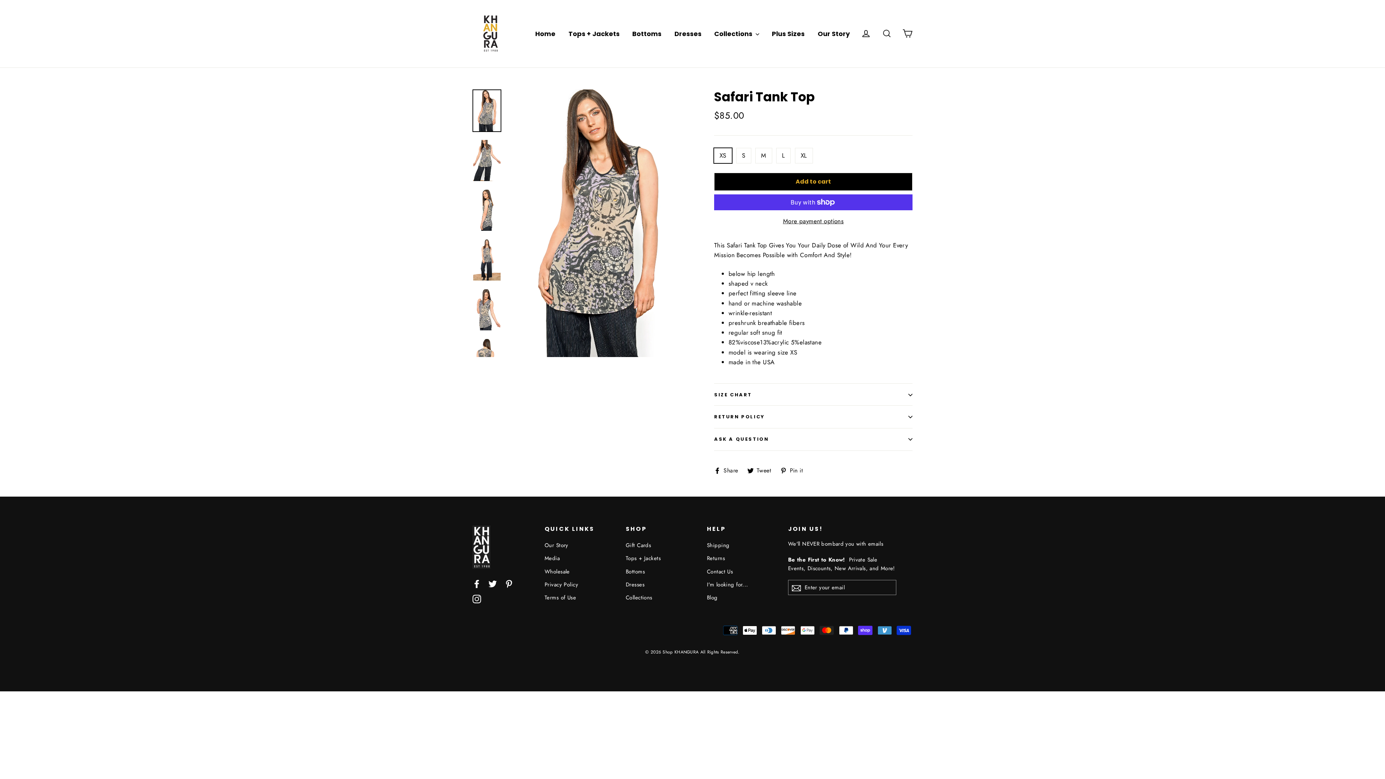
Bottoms (646, 33)
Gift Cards (638, 545)
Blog (712, 598)
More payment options (813, 221)
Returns (716, 558)
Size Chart (733, 394)
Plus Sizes (788, 33)
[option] (598, 223)
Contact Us (720, 572)
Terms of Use (560, 598)
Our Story (834, 33)
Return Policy (739, 416)
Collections (734, 33)
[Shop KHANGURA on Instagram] (476, 598)
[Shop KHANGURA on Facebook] (476, 583)
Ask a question (741, 439)
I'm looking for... (727, 585)
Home (545, 33)
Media (552, 558)
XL (804, 155)
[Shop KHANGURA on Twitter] (492, 583)
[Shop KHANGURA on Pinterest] (509, 583)
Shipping (718, 545)
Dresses (688, 33)
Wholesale (557, 572)
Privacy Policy (561, 585)
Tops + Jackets (594, 33)
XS (723, 155)
